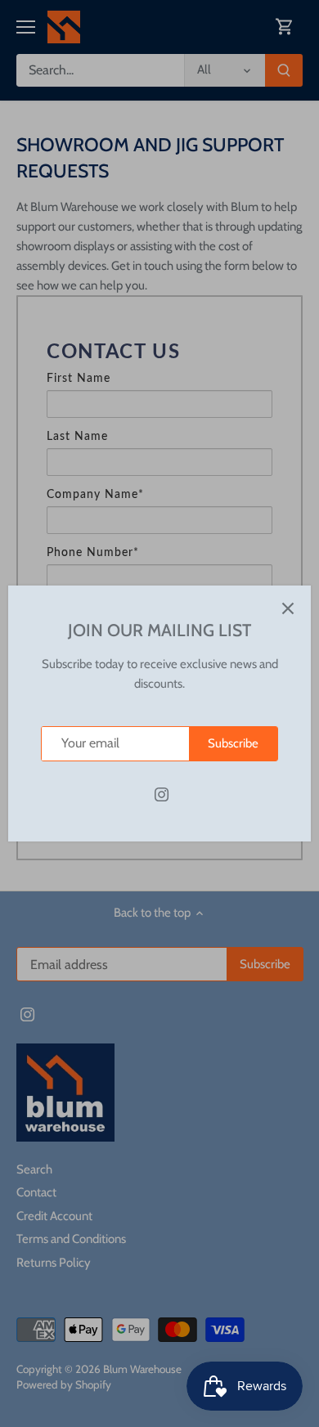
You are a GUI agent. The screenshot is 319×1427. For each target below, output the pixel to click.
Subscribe (233, 743)
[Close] (288, 608)
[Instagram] (161, 794)
